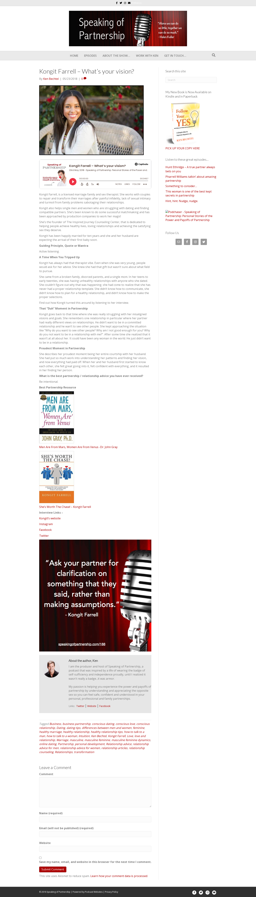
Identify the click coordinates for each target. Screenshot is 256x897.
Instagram (46, 524)
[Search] (214, 55)
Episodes (90, 56)
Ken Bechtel (99, 736)
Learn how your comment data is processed (118, 876)
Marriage (62, 740)
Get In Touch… (175, 56)
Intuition (84, 736)
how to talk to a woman (61, 736)
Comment (46, 774)
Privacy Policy (111, 891)
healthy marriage (50, 732)
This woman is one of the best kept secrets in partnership (188, 193)
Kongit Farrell (117, 736)
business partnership (77, 724)
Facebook (45, 530)
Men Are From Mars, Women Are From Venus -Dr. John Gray (78, 447)
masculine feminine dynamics (130, 740)
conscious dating (103, 724)
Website (91, 706)
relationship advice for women (80, 748)
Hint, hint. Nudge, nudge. (181, 201)
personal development (90, 744)
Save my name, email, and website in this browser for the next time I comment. (95, 862)
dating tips (73, 728)
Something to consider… (181, 186)
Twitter (44, 536)
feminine (138, 728)
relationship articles (114, 748)
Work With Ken (147, 56)
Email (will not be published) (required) (66, 828)
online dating (47, 744)
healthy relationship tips (107, 732)
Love (130, 736)
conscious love (125, 724)
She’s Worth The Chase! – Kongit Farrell (65, 507)
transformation (84, 752)
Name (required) (51, 813)
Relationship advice (118, 744)
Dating (60, 728)
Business (55, 724)
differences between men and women (106, 728)
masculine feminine (97, 740)
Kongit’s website (50, 518)
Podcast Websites (94, 891)
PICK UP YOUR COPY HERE (182, 148)
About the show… (116, 56)
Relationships (64, 752)
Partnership (65, 744)
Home (74, 56)
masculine (76, 740)
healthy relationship (76, 732)
